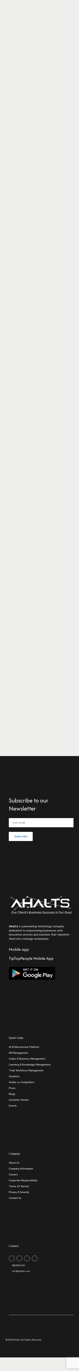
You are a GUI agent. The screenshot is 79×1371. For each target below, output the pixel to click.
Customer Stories (19, 1100)
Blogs (12, 1094)
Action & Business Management (27, 1059)
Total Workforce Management (26, 1070)
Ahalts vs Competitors (22, 1082)
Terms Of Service (19, 1186)
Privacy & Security (19, 1192)
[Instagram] (27, 1258)
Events (13, 1105)
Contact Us (15, 1198)
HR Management (18, 1053)
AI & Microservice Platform (24, 1047)
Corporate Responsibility (23, 1180)
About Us (14, 1163)
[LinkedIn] (34, 1258)
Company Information (21, 1168)
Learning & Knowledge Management (30, 1064)
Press (12, 1088)
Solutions (14, 1076)
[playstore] (32, 973)
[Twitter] (19, 1258)
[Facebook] (12, 1258)
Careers (13, 1174)
